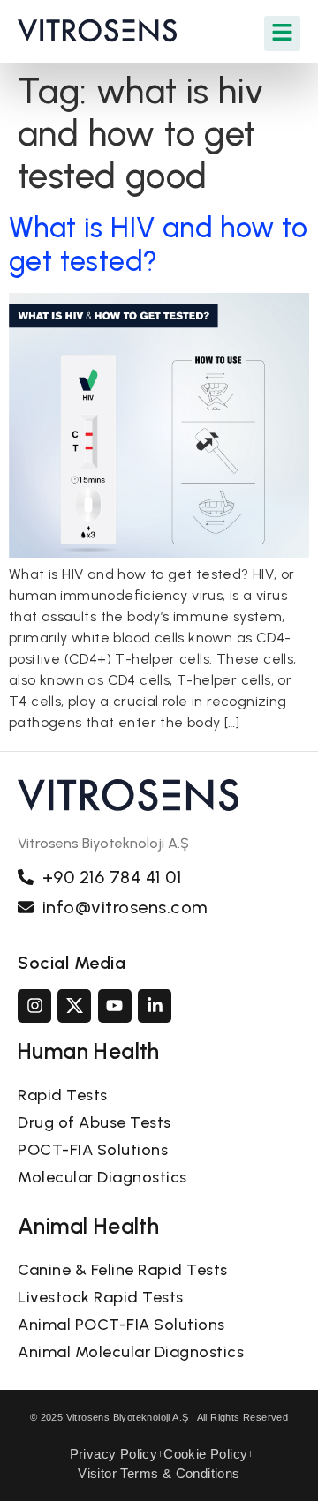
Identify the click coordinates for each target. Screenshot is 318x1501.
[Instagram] (34, 1006)
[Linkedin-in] (154, 1006)
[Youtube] (115, 1006)
